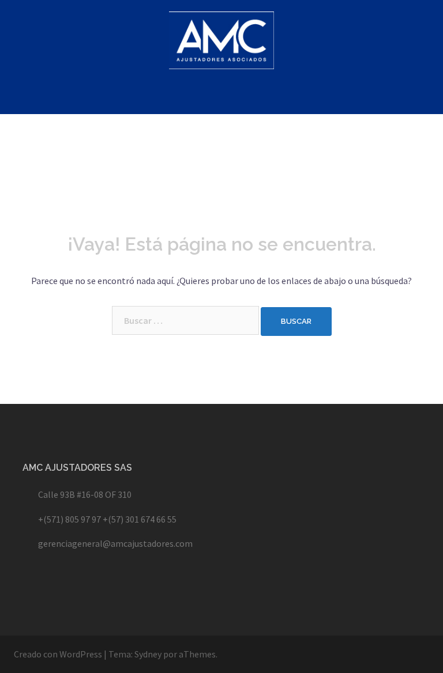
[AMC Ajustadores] (222, 43)
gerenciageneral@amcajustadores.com (115, 543)
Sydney (148, 654)
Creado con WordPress (58, 654)
